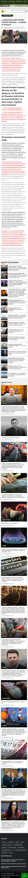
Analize (4, 842)
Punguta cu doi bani (20, 850)
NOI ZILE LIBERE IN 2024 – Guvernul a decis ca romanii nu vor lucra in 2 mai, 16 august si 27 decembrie (12, 762)
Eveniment (11, 842)
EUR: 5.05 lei (11, 1)
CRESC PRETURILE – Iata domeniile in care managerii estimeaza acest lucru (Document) (17, 375)
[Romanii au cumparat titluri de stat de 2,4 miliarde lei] (14, 690)
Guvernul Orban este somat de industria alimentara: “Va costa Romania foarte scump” (17, 353)
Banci (22, 842)
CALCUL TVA (18, 1)
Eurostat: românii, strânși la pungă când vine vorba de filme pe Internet (13, 867)
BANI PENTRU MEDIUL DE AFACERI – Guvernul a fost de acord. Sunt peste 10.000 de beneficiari (17, 338)
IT (13, 850)
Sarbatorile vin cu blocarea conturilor (10, 437)
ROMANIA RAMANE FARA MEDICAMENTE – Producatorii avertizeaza (15, 309)
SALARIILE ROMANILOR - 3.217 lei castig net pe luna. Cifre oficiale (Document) (16, 331)
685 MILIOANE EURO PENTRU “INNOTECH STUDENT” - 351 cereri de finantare (17, 345)
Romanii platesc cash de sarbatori (9, 523)
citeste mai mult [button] (6, 877)
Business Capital (6, 850)
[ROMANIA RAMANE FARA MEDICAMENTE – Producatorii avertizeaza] (4, 309)
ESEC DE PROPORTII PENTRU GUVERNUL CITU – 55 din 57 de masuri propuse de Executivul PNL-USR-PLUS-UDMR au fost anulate (17, 268)
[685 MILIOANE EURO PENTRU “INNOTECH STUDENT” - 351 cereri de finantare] (4, 345)
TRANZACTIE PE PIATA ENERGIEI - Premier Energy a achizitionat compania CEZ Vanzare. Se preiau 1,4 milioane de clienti (14, 550)
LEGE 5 (24, 1)
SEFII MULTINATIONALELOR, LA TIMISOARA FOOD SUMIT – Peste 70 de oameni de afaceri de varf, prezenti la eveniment (17, 302)
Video (10, 852)
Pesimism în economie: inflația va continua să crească (13, 863)
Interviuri (4, 852)
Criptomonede (12, 847)
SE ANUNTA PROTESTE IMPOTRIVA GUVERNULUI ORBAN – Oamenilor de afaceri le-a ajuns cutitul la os (16, 324)
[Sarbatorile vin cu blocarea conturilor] (14, 426)
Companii (4, 847)
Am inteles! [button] (24, 875)
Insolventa (21, 847)
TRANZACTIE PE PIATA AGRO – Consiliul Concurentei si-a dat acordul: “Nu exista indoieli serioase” (17, 367)
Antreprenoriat (17, 844)
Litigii (17, 842)
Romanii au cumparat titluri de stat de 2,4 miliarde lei (13, 702)
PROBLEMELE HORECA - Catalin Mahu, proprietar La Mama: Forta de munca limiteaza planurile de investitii (17, 316)
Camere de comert (7, 844)
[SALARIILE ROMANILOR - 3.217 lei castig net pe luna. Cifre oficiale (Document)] (4, 331)
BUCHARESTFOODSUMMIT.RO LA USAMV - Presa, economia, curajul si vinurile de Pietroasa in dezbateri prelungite (16, 360)
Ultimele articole (6, 382)
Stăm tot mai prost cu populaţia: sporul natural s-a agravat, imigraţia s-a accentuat (12, 860)
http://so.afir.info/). (6, 228)
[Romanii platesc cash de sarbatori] (14, 512)
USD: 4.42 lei (4, 1)
